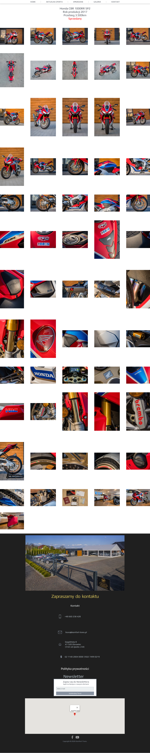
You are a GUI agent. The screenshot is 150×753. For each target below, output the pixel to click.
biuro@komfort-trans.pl (76, 632)
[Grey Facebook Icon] (72, 737)
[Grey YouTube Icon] (77, 737)
